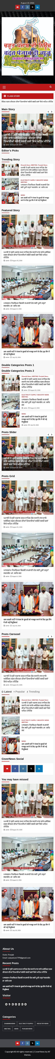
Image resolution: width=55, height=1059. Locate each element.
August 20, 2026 (17, 260)
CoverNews (39, 1051)
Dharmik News (25, 165)
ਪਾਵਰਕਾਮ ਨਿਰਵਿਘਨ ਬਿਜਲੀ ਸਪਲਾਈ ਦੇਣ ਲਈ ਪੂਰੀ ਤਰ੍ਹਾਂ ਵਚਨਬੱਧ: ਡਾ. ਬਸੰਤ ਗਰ (36, 402)
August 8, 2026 (16, 144)
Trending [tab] (34, 691)
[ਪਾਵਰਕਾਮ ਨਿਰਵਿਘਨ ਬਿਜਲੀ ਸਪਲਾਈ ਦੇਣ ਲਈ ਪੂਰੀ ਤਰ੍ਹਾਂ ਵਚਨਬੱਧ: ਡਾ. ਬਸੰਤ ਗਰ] (27, 131)
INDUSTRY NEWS (27, 134)
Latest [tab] (7, 691)
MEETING (38, 134)
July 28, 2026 (16, 357)
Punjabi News (42, 165)
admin (7, 144)
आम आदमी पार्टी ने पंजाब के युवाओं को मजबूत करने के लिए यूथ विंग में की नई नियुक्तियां (34, 419)
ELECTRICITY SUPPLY (11, 134)
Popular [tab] (20, 691)
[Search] (50, 87)
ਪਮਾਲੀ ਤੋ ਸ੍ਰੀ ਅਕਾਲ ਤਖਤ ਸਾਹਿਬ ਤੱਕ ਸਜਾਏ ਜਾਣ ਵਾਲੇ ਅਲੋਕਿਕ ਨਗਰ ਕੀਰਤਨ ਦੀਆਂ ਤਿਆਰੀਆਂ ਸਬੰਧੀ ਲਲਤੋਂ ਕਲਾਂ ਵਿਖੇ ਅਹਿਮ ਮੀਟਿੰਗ (27, 255)
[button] (4, 87)
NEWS (23, 195)
